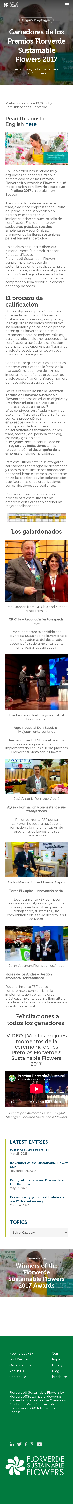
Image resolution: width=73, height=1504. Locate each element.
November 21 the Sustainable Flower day (39, 1165)
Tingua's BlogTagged (36, 20)
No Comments (36, 73)
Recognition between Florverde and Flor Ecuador (39, 1182)
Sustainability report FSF (29, 1149)
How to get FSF (21, 1353)
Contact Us (17, 1377)
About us (16, 1371)
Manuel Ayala (27, 69)
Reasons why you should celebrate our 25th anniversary (37, 1199)
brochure (59, 1377)
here (31, 124)
